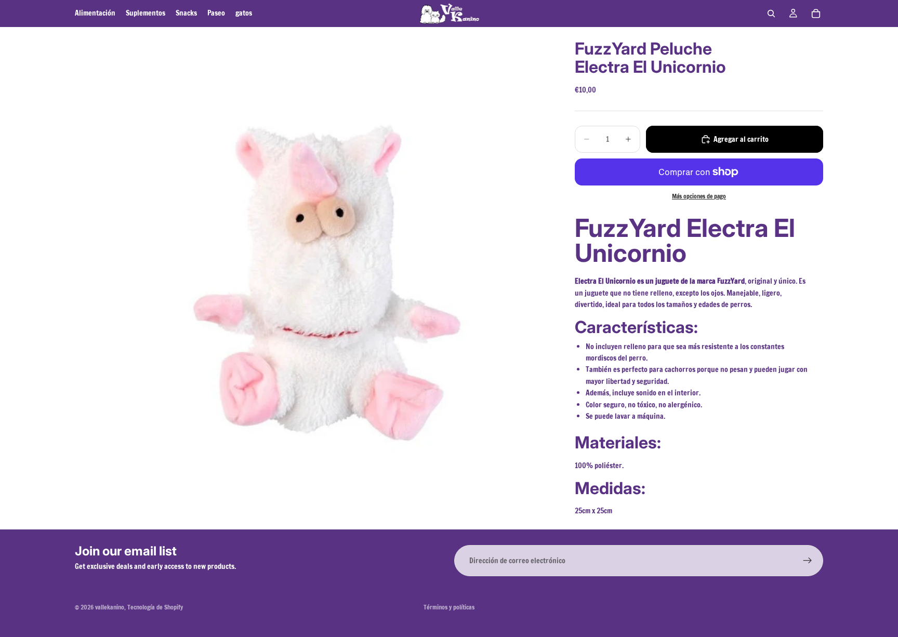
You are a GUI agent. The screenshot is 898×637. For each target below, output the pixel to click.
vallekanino (109, 607)
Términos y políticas (449, 607)
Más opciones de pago (699, 196)
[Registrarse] (807, 561)
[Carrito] (815, 13)
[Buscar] (771, 13)
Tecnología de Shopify (155, 607)
